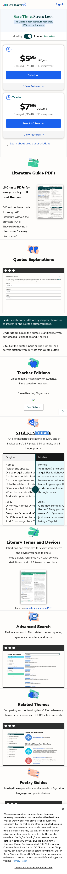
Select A (33, 75)
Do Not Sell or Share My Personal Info (34, 867)
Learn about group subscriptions (30, 143)
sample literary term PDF (38, 608)
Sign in (60, 4)
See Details (34, 407)
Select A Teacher (33, 123)
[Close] (63, 809)
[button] (33, 36)
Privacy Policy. (20, 861)
